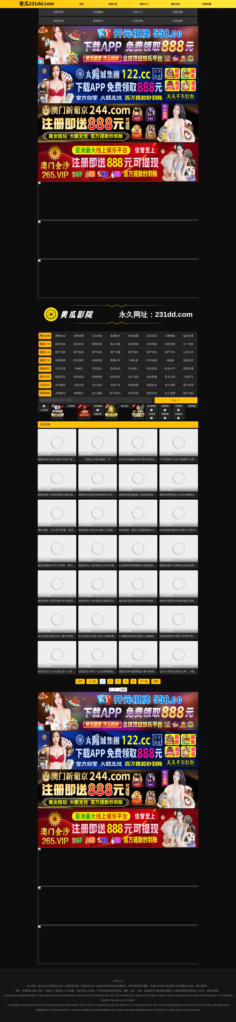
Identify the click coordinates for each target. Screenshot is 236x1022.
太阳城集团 (97, 406)
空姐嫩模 (98, 12)
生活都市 (60, 385)
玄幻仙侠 (97, 385)
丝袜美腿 (152, 376)
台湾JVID (188, 352)
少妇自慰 (97, 335)
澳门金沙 (124, 406)
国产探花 (97, 352)
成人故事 (170, 385)
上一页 (92, 681)
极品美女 (60, 376)
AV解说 (78, 368)
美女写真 (170, 376)
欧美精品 (79, 376)
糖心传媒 (115, 344)
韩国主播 (188, 368)
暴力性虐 (188, 385)
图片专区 (45, 376)
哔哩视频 (45, 393)
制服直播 (97, 414)
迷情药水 (98, 20)
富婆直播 (192, 406)
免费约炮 (58, 12)
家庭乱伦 (152, 385)
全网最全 (60, 393)
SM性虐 (133, 360)
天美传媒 (152, 344)
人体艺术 (188, 376)
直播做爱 (79, 335)
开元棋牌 (70, 406)
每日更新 (133, 393)
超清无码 (152, 393)
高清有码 (115, 368)
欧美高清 (152, 368)
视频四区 (45, 368)
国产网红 (133, 352)
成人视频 (97, 393)
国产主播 (115, 352)
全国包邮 (177, 20)
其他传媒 (133, 344)
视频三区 (45, 360)
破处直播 (188, 335)
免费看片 (79, 393)
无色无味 (138, 20)
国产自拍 (60, 352)
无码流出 (97, 368)
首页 (80, 681)
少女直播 (44, 410)
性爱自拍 (115, 376)
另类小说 (115, 385)
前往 (123, 689)
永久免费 (170, 393)
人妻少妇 (79, 385)
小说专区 (45, 385)
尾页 (156, 681)
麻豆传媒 (60, 344)
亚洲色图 (97, 376)
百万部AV (115, 393)
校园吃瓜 (188, 360)
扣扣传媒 (170, 344)
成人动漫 (133, 376)
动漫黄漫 (97, 360)
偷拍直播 (133, 335)
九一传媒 (188, 344)
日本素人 (133, 368)
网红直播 (45, 335)
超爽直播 (165, 406)
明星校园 (133, 385)
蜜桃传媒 (97, 344)
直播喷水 (115, 335)
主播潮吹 (170, 335)
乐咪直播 (178, 406)
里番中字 (115, 360)
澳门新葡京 (151, 406)
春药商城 (58, 20)
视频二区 (45, 352)
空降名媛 (177, 12)
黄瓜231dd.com (36, 3)
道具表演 (152, 335)
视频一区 (45, 344)
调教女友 (60, 335)
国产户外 (170, 352)
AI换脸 (170, 360)
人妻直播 (151, 414)
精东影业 (79, 344)
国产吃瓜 (152, 352)
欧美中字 (170, 368)
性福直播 (178, 414)
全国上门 (138, 12)
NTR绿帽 (151, 360)
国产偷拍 (79, 352)
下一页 (143, 681)
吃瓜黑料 (79, 360)
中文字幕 (60, 368)
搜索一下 (176, 400)
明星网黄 (60, 360)
